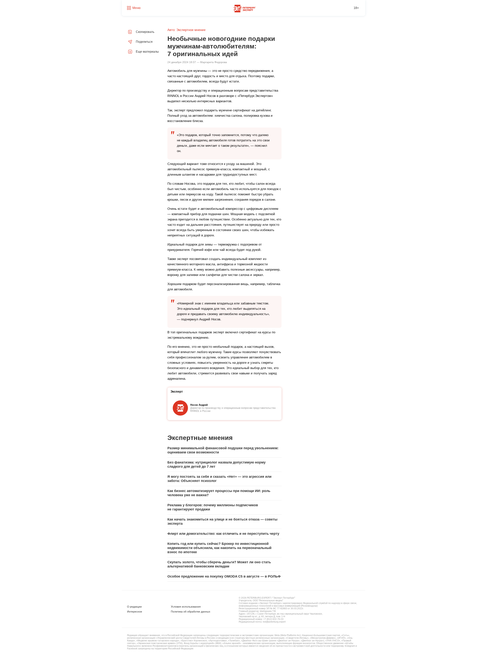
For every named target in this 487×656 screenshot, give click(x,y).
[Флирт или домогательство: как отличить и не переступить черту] (224, 534)
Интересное (134, 611)
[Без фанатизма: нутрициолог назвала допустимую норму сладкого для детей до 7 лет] (224, 465)
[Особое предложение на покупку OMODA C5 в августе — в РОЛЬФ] (224, 577)
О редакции (134, 606)
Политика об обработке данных (190, 611)
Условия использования (186, 606)
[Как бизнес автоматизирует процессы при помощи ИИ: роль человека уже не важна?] (224, 493)
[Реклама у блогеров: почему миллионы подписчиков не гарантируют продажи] (224, 507)
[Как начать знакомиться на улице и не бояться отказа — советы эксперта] (224, 522)
